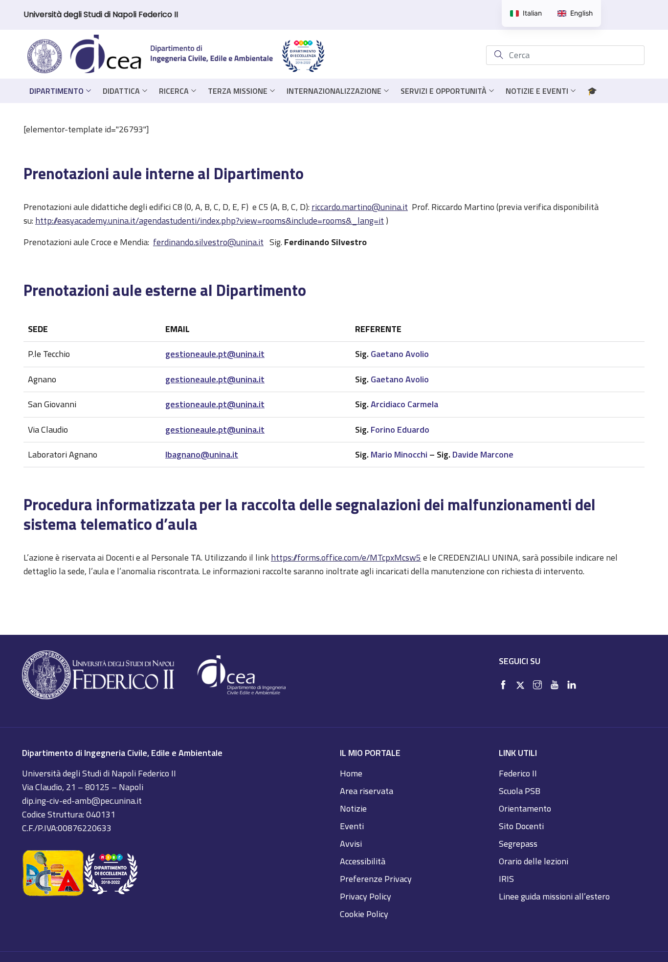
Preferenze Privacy (376, 878)
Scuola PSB (519, 790)
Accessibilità (362, 861)
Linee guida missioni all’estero (554, 896)
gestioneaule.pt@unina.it (215, 353)
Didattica (121, 91)
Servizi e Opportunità (444, 91)
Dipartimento (56, 91)
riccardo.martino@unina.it (360, 206)
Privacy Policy (365, 896)
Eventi (352, 826)
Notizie (353, 808)
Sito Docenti (521, 826)
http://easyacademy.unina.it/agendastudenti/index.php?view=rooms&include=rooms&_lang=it (209, 220)
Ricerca (174, 91)
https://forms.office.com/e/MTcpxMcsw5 (346, 557)
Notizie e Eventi (537, 91)
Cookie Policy (364, 913)
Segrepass (518, 843)
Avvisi (351, 843)
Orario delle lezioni (533, 861)
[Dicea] (176, 55)
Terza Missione (237, 91)
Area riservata (366, 790)
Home (351, 773)
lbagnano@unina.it (201, 454)
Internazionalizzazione (334, 91)
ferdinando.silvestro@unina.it (208, 242)
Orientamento (525, 808)
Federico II (518, 773)
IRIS (506, 878)
